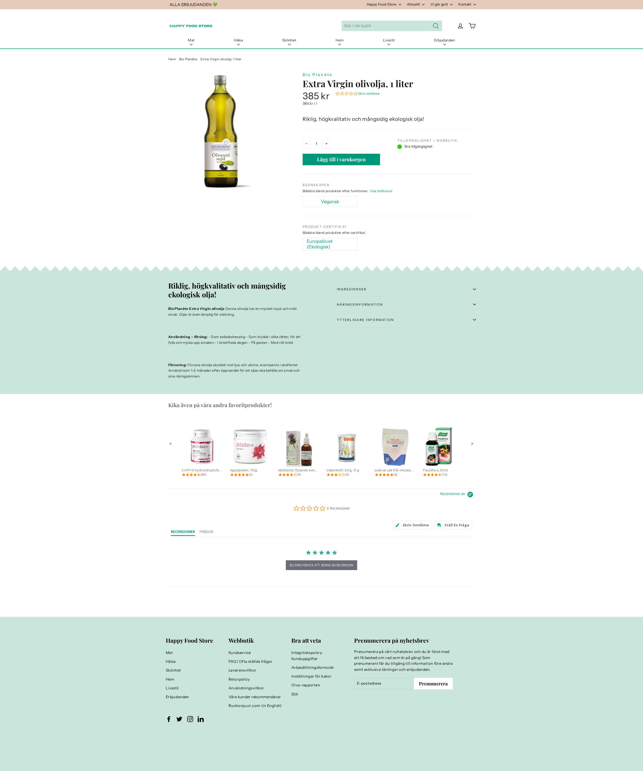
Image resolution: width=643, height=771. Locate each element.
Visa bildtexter (381, 191)
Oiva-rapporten (305, 685)
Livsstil (389, 40)
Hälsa (238, 40)
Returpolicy (239, 679)
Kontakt (465, 4)
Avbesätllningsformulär (312, 667)
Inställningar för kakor (311, 676)
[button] (170, 444)
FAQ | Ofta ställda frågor (251, 661)
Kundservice (240, 652)
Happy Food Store (382, 4)
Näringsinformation (360, 304)
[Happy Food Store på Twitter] (179, 719)
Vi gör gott (440, 4)
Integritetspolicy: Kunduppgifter (307, 655)
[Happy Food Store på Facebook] (169, 719)
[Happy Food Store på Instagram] (190, 719)
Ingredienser (351, 289)
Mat (191, 40)
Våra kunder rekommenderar (255, 697)
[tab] (412, 525)
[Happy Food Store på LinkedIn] (201, 719)
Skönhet (289, 40)
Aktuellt (414, 4)
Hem (340, 40)
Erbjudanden (444, 40)
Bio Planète (188, 59)
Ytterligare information (365, 320)
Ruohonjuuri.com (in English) (255, 705)
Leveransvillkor (242, 670)
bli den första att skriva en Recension (321, 565)
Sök (294, 694)
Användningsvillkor (246, 688)
